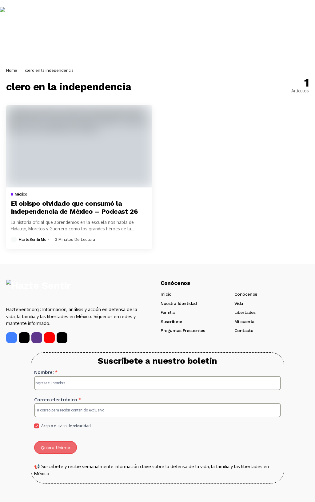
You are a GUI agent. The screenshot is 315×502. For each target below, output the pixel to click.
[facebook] (11, 337)
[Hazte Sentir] (18, 19)
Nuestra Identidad (179, 303)
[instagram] (36, 337)
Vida (238, 303)
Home (11, 70)
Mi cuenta (244, 321)
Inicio (166, 294)
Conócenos (245, 294)
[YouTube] (49, 337)
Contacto (243, 330)
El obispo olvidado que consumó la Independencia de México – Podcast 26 (74, 207)
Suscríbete (171, 321)
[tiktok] (62, 337)
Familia (168, 312)
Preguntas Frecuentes (183, 330)
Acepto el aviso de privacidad (65, 425)
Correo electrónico (57, 400)
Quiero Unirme (55, 447)
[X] (24, 337)
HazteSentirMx (32, 239)
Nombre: (46, 372)
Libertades (245, 312)
